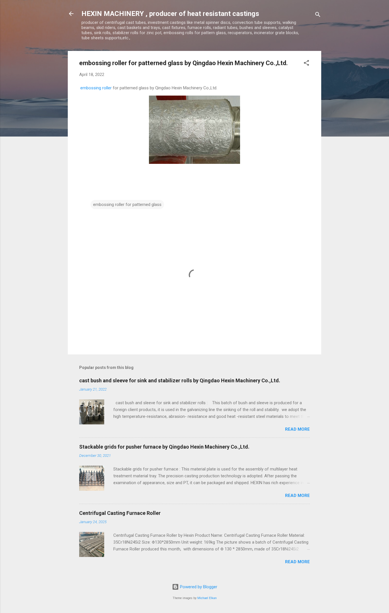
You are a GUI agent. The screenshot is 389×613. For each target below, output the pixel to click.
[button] (306, 63)
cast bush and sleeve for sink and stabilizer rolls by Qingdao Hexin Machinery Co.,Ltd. (179, 380)
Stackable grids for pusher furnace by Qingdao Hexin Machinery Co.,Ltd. (164, 447)
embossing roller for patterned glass (127, 204)
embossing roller (96, 87)
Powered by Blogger (198, 586)
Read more (297, 429)
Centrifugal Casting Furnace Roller (120, 513)
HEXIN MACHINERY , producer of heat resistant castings (170, 14)
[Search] (317, 15)
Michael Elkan (207, 598)
